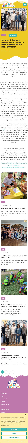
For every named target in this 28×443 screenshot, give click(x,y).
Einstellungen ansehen (14, 437)
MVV (4, 130)
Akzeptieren (14, 429)
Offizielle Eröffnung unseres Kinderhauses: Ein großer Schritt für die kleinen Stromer (13, 357)
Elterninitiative (5, 404)
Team (2, 396)
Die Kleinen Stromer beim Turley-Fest (13, 208)
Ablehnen (14, 433)
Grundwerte (4, 398)
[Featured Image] (14, 185)
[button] (26, 415)
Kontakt (3, 412)
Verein (3, 401)
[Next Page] (13, 372)
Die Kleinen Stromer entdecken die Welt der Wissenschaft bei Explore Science (13, 305)
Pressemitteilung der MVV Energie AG (13, 167)
